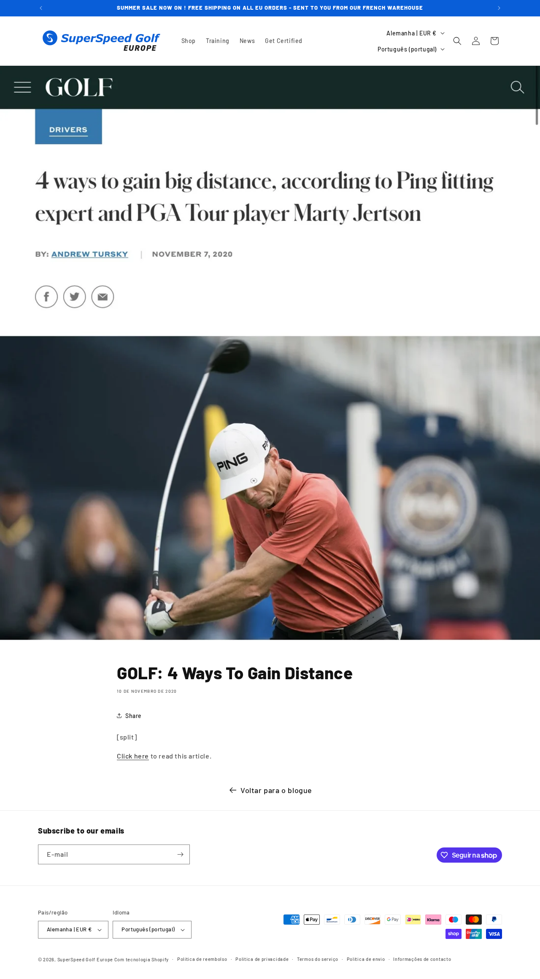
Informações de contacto (422, 959)
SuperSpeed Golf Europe (85, 959)
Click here (133, 756)
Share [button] (133, 715)
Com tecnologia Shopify (141, 959)
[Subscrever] (180, 854)
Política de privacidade (262, 959)
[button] (457, 41)
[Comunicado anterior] (41, 8)
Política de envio (366, 959)
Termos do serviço (317, 959)
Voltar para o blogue (276, 790)
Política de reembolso (202, 959)
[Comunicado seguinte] (499, 8)
